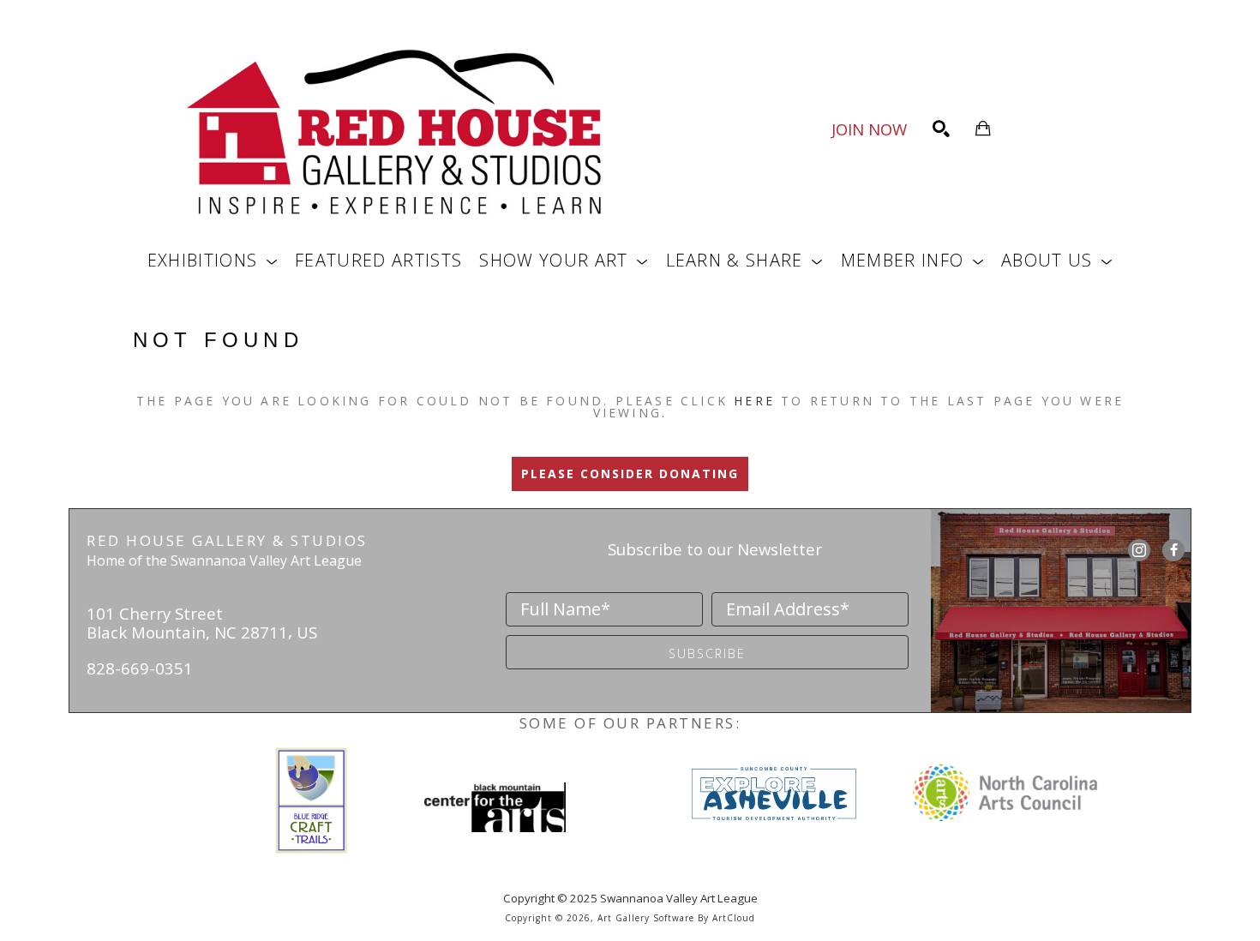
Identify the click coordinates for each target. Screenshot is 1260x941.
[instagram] (1139, 550)
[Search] (941, 128)
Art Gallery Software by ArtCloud (676, 918)
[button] (212, 260)
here (754, 401)
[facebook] (1173, 550)
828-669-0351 (140, 668)
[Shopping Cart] (983, 128)
